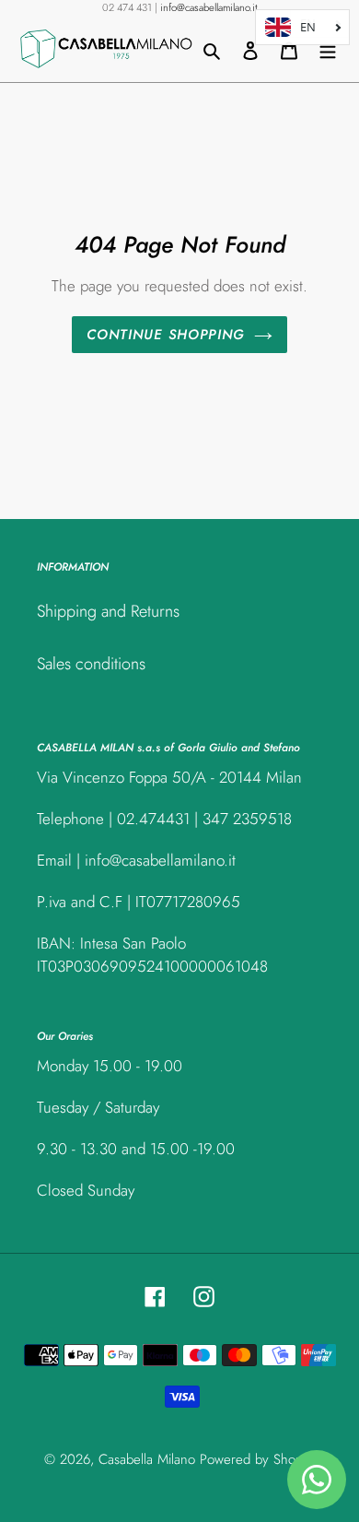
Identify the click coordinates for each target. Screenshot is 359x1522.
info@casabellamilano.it (209, 7)
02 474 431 (127, 7)
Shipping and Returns (108, 611)
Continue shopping (166, 334)
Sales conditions (91, 664)
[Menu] (327, 49)
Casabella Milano (146, 1459)
